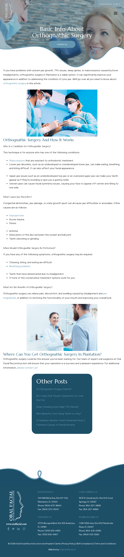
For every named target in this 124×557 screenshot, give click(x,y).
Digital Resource (68, 549)
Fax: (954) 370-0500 (48, 509)
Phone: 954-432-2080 (90, 530)
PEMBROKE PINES (110, 4)
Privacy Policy (68, 543)
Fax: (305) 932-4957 (48, 534)
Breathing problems (19, 266)
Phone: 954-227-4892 (90, 505)
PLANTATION (34, 4)
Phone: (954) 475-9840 (49, 505)
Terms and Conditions (105, 543)
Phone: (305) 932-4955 (49, 530)
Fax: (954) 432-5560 (89, 534)
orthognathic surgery (14, 83)
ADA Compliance (84, 543)
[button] (115, 13)
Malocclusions (17, 160)
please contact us (27, 367)
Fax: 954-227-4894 (89, 509)
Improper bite (16, 215)
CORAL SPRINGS (60, 4)
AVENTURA (84, 4)
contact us (62, 44)
